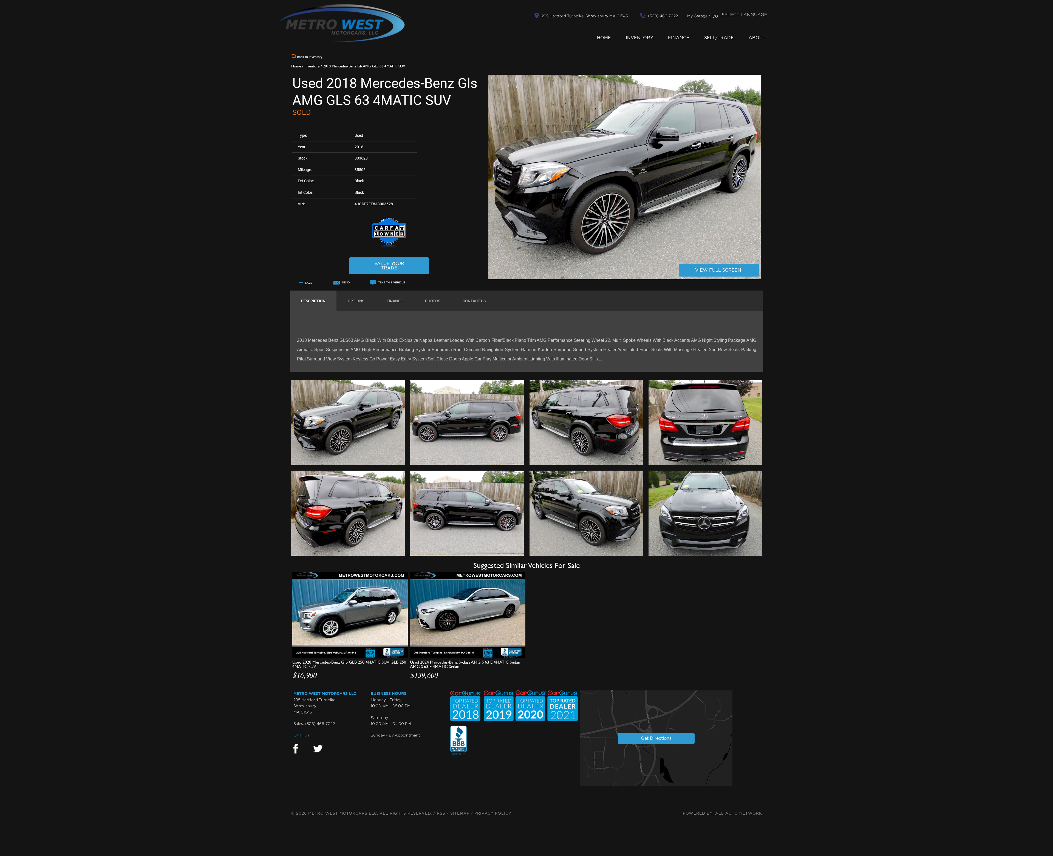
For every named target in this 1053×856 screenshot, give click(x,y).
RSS (441, 813)
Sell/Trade (719, 38)
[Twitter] (318, 749)
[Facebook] (295, 749)
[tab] (313, 301)
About (757, 38)
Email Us (301, 735)
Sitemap (459, 813)
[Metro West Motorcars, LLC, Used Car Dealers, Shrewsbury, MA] (458, 741)
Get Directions (656, 738)
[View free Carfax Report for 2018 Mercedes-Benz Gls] (389, 247)
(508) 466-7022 (320, 723)
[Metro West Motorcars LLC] (342, 23)
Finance (678, 38)
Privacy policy (492, 813)
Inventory (639, 38)
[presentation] (313, 301)
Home (604, 38)
